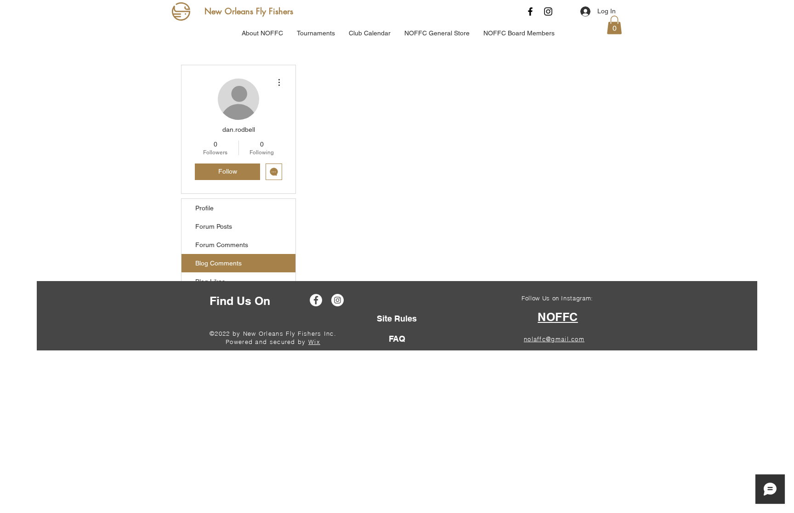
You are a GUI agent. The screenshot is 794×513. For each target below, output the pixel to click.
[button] (614, 25)
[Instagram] (548, 11)
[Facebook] (530, 11)
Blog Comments (218, 263)
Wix (314, 341)
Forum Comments (221, 244)
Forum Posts (213, 226)
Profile (204, 208)
